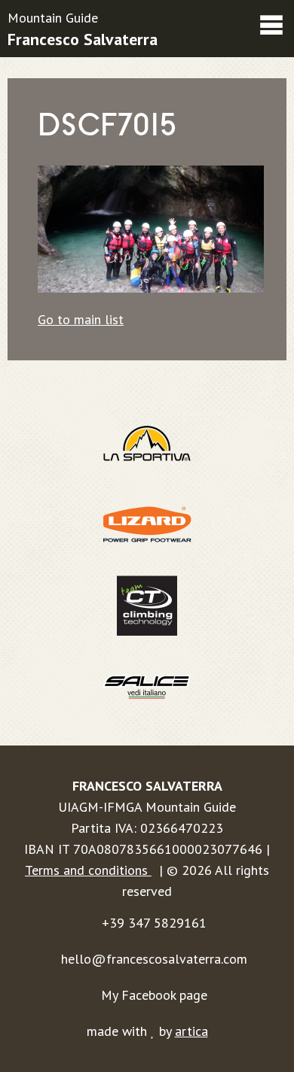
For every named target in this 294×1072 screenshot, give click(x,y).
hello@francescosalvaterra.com (154, 958)
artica (191, 1031)
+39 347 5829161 (154, 922)
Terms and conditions (88, 870)
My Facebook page (154, 995)
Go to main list (81, 319)
